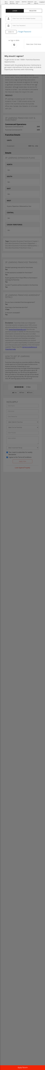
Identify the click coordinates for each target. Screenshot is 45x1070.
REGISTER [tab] (32, 11)
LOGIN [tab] (14, 11)
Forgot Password (24, 31)
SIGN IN (11, 32)
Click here (37, 44)
